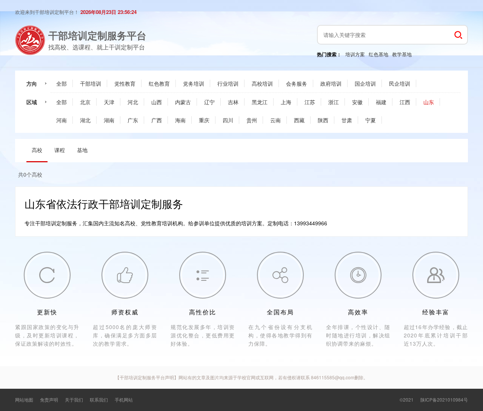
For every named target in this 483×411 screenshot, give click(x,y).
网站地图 (24, 399)
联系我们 (99, 399)
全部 (61, 83)
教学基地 (402, 54)
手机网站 (124, 399)
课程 (59, 150)
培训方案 (355, 54)
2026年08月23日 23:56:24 (108, 11)
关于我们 (74, 399)
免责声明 (49, 399)
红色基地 (378, 54)
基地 (82, 150)
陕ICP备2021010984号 (444, 399)
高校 (37, 150)
